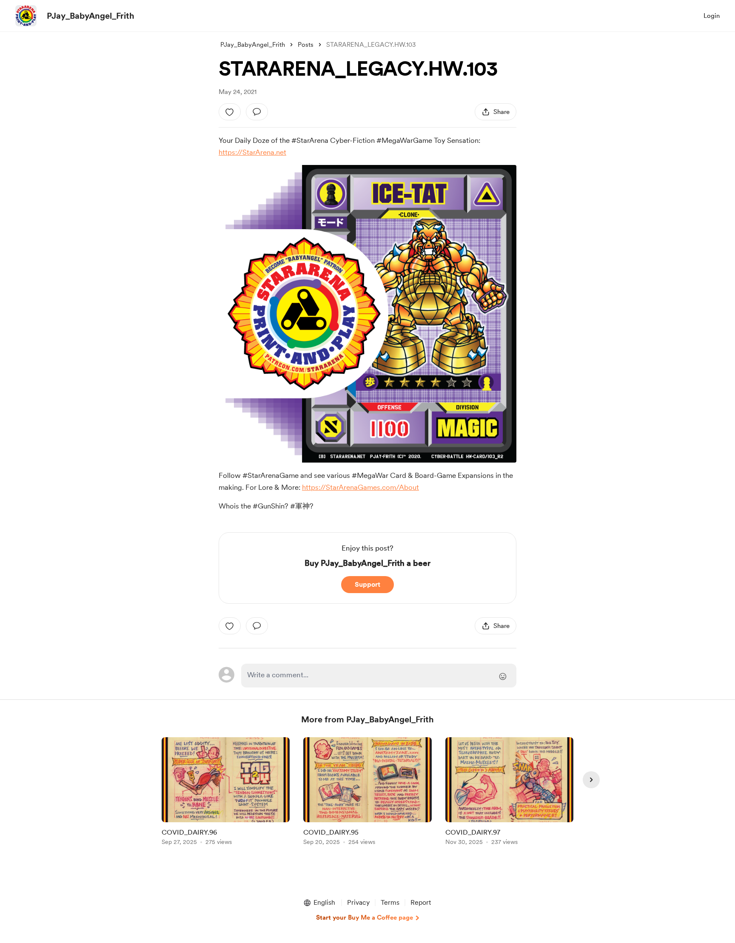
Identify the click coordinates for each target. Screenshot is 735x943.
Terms (390, 902)
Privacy (358, 902)
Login (712, 16)
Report (420, 902)
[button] (319, 903)
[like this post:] (230, 111)
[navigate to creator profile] (26, 15)
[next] (591, 779)
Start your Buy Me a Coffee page (364, 917)
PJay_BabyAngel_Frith (90, 16)
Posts (305, 44)
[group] (225, 793)
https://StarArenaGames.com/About (360, 487)
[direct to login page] (378, 675)
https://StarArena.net (252, 152)
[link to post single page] (225, 793)
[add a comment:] (257, 111)
